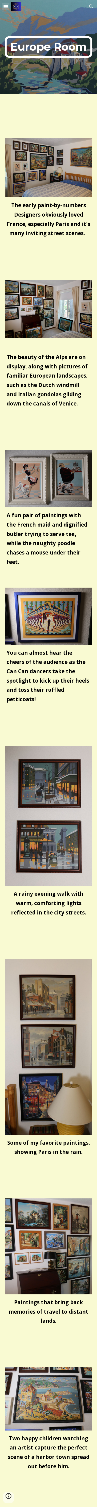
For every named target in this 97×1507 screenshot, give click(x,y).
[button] (5, 6)
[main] (48, 47)
